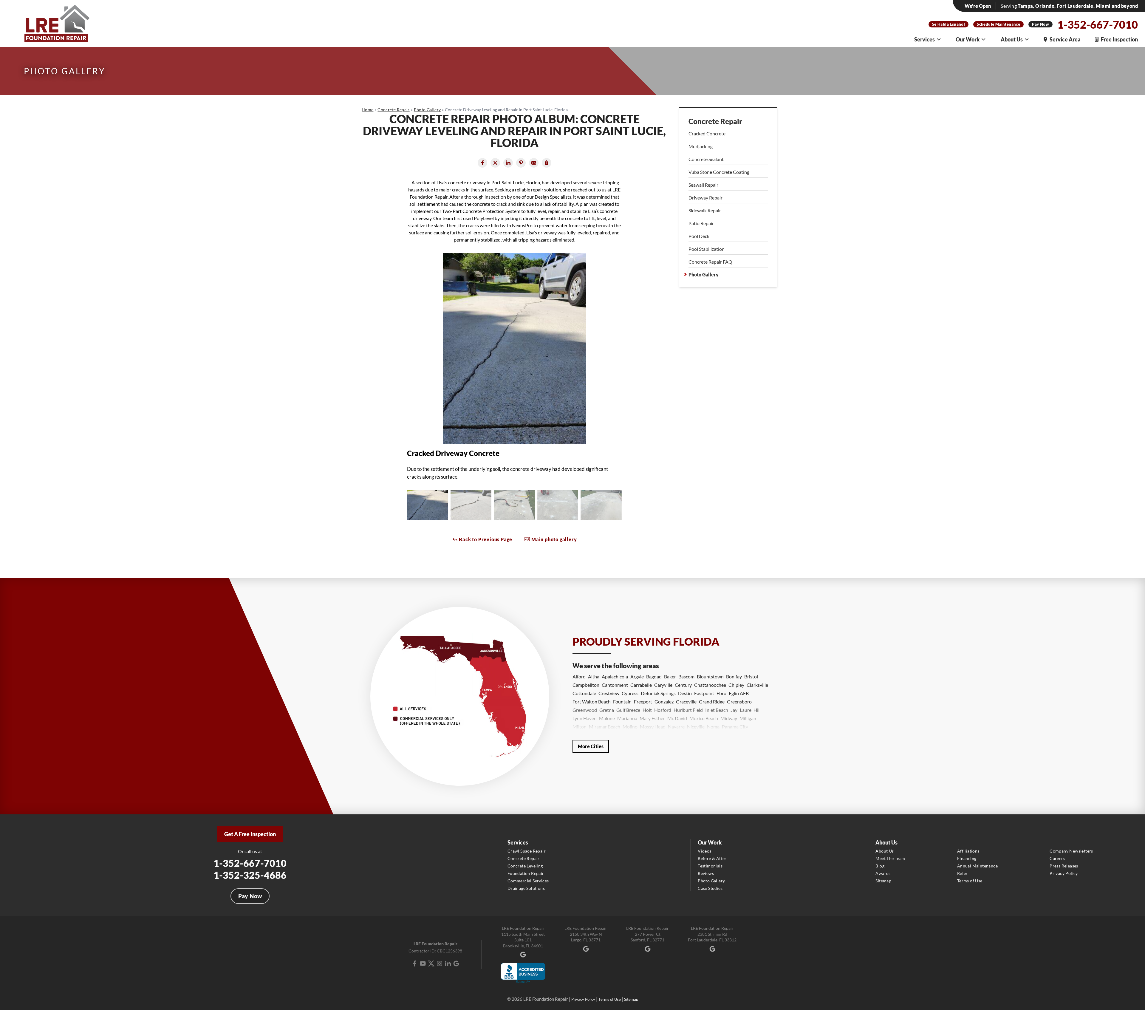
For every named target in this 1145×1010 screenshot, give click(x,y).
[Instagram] (439, 963)
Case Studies (710, 888)
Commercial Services (528, 880)
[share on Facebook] (482, 163)
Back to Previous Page (485, 539)
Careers (1057, 858)
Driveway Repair (705, 197)
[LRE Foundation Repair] (57, 23)
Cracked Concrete (706, 133)
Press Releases (1064, 865)
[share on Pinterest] (521, 163)
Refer (962, 873)
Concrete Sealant (706, 159)
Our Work (968, 39)
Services (924, 39)
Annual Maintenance (977, 865)
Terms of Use (969, 880)
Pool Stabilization (706, 249)
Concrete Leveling (525, 865)
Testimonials (710, 865)
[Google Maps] (456, 963)
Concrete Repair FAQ (710, 262)
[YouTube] (422, 963)
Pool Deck (698, 236)
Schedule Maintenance (998, 24)
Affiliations (968, 850)
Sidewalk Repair (704, 210)
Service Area (1065, 39)
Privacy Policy (1064, 873)
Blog (879, 865)
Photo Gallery (703, 274)
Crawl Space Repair (526, 850)
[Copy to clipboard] (546, 163)
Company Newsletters (1071, 850)
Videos (704, 850)
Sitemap (883, 880)
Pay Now (1040, 24)
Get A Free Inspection (250, 834)
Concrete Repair (715, 121)
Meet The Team (890, 858)
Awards (882, 873)
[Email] (534, 163)
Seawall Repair (703, 185)
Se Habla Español (948, 24)
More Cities (591, 746)
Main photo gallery (553, 539)
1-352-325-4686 (250, 875)
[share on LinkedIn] (508, 163)
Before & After (712, 858)
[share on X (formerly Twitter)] (495, 163)
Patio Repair (701, 223)
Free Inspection (1119, 39)
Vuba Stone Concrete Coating (718, 172)
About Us (1012, 39)
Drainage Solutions (526, 888)
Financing (967, 858)
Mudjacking (700, 146)
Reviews (706, 873)
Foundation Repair (525, 873)
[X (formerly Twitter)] (431, 963)
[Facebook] (414, 963)
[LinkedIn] (447, 963)
